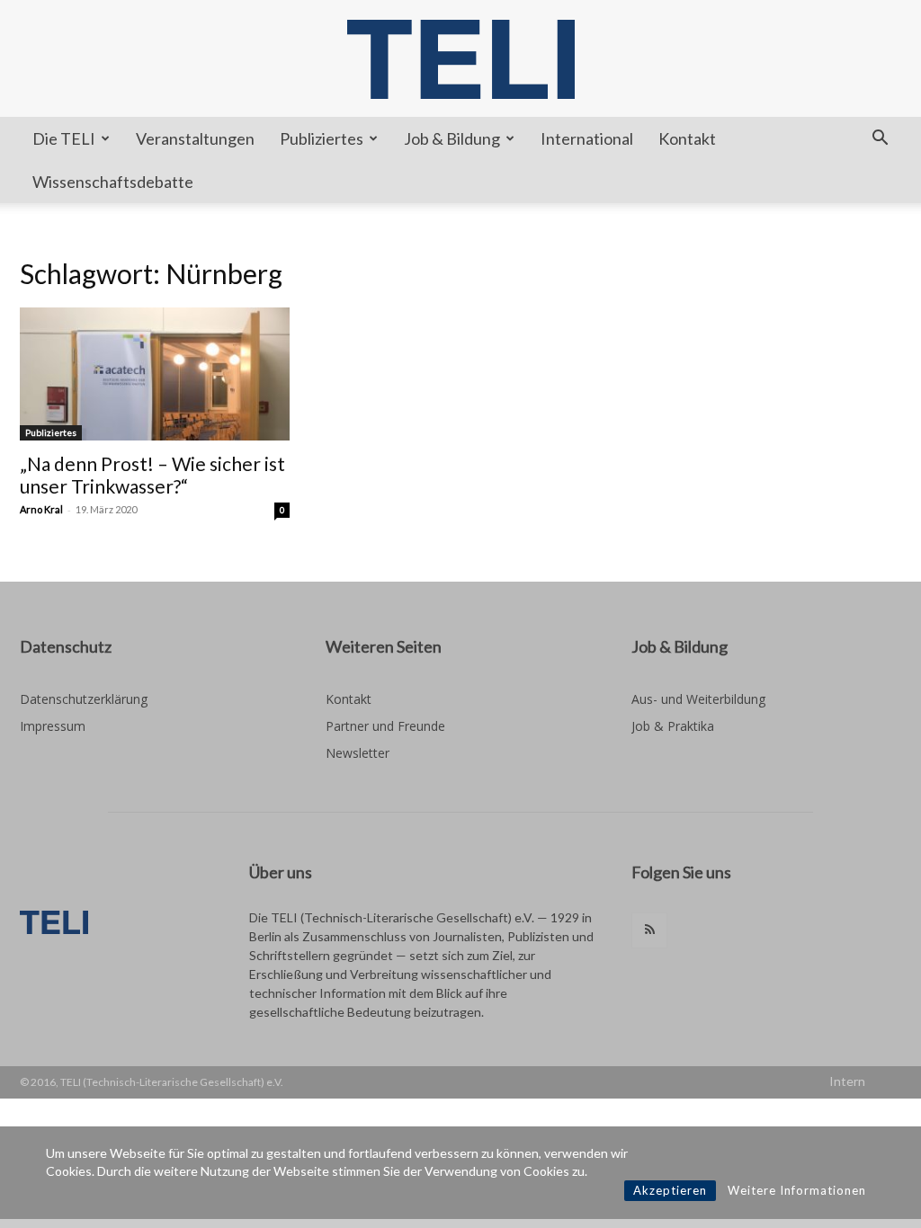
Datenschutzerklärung (84, 698)
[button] (879, 139)
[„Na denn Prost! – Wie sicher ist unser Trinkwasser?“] (155, 373)
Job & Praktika (672, 725)
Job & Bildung (452, 138)
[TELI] (460, 59)
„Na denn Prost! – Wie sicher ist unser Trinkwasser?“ (152, 474)
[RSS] (649, 930)
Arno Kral (41, 509)
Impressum (52, 725)
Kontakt (687, 138)
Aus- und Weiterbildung (698, 698)
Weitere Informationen (797, 1190)
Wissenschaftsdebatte (112, 181)
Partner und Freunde (385, 725)
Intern (847, 1081)
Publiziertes (321, 138)
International (587, 138)
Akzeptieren (670, 1190)
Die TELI (63, 138)
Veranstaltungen (195, 138)
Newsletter (357, 752)
